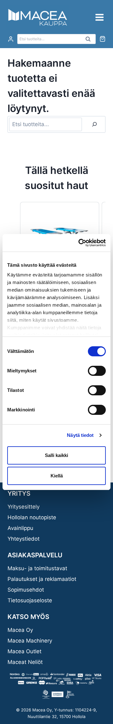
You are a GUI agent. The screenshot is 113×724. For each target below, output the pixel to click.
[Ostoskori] (102, 39)
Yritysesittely (24, 507)
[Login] (11, 39)
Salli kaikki (56, 455)
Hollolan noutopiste (32, 517)
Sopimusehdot (26, 590)
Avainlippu (20, 528)
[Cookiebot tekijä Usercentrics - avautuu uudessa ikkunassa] (80, 243)
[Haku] (94, 124)
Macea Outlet (24, 651)
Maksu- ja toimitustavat (37, 568)
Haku (90, 40)
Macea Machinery (30, 641)
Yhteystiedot (24, 539)
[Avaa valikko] (99, 17)
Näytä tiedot (80, 435)
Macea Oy (20, 630)
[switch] (97, 371)
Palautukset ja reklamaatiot (42, 579)
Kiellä (57, 475)
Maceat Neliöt (25, 662)
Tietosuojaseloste (30, 600)
